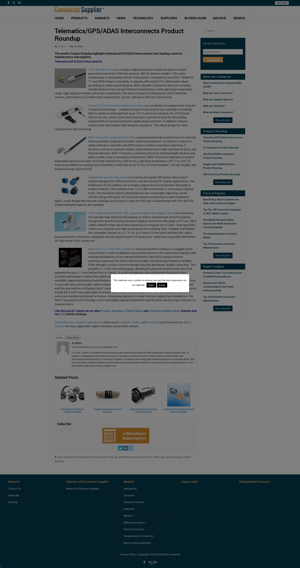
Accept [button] (162, 285)
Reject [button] (151, 285)
